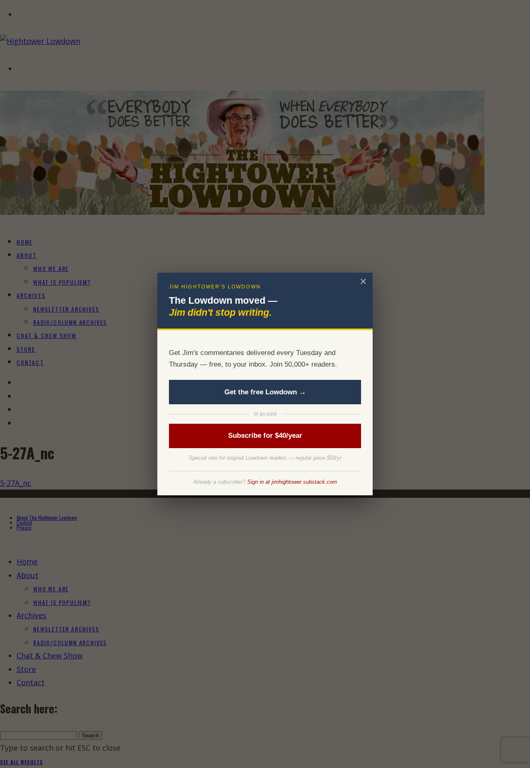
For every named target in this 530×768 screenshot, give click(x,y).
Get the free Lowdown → (265, 392)
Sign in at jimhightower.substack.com (292, 482)
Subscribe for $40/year (265, 435)
